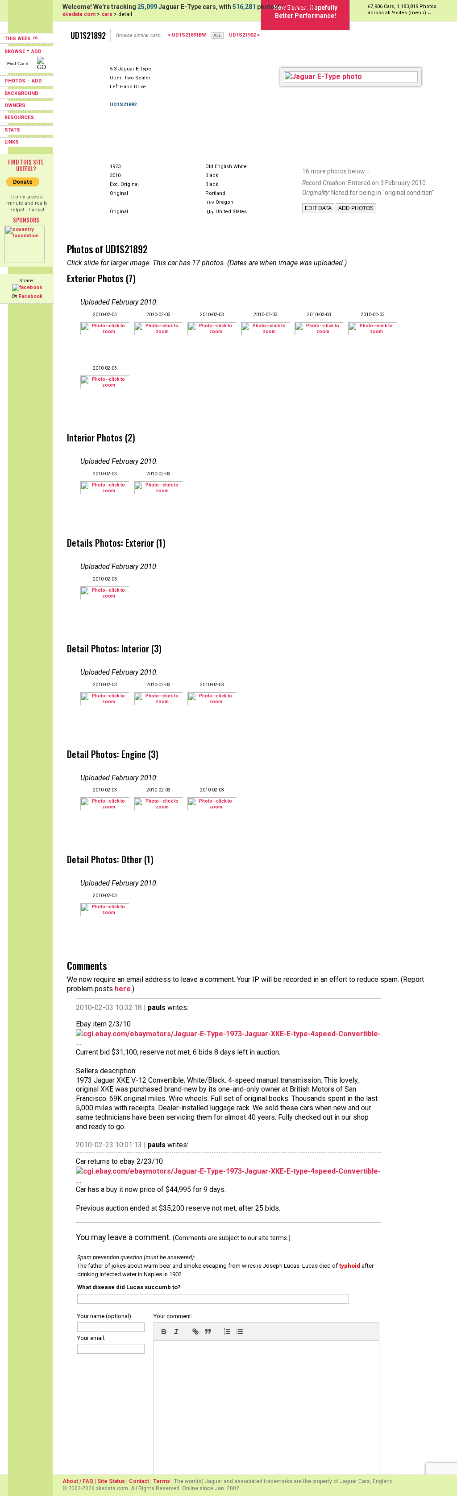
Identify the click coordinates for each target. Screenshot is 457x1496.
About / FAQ (77, 1481)
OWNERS (14, 105)
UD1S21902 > (244, 35)
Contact (139, 1481)
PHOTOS (14, 81)
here (123, 989)
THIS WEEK (18, 38)
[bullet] (239, 1331)
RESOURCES (19, 117)
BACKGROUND (21, 93)
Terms (161, 1481)
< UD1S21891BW (187, 35)
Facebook (30, 296)
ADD (36, 51)
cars (106, 14)
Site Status (111, 1481)
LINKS (11, 142)
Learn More (298, 7)
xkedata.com (79, 14)
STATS (12, 130)
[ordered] (227, 1331)
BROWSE (14, 51)
